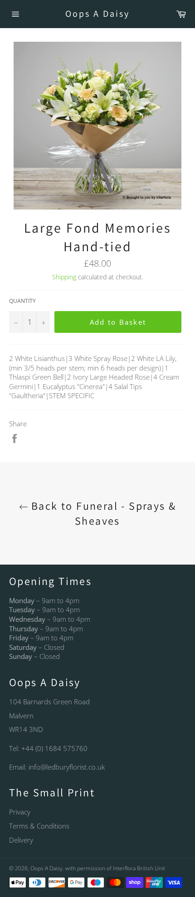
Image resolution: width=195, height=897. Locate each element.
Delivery (21, 839)
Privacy (19, 811)
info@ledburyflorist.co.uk (67, 766)
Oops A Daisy (97, 14)
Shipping (64, 277)
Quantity (22, 301)
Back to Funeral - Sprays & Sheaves (102, 513)
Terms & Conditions (39, 825)
